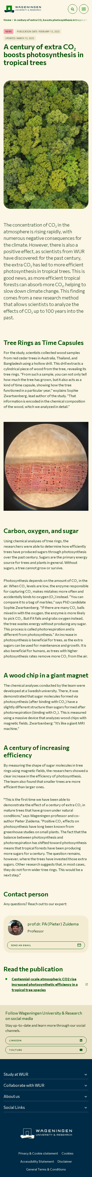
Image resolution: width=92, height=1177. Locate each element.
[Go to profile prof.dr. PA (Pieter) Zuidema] (15, 927)
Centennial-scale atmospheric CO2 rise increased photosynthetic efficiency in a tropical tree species (45, 984)
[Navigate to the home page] (23, 9)
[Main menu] (83, 9)
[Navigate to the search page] (72, 9)
